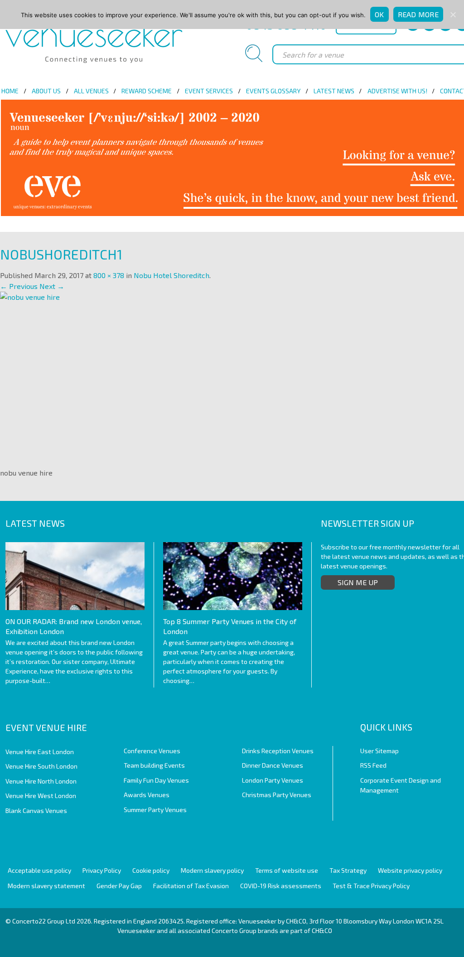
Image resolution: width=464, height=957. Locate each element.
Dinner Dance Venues (272, 765)
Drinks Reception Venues (278, 751)
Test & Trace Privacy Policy (371, 886)
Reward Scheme (146, 91)
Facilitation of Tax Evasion (191, 886)
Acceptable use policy (39, 870)
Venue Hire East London (39, 751)
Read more (418, 14)
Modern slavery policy (212, 870)
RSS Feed (373, 765)
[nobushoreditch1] (181, 376)
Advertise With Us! (397, 91)
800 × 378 (108, 275)
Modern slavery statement (46, 886)
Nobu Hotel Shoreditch (171, 275)
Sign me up (358, 582)
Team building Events (154, 765)
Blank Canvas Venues (36, 810)
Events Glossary (273, 91)
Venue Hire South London (41, 766)
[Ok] (452, 14)
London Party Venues (272, 780)
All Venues (91, 91)
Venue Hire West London (40, 795)
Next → (51, 286)
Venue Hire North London (41, 781)
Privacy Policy (101, 870)
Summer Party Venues (155, 809)
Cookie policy (150, 870)
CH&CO (322, 930)
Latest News (334, 91)
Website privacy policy (410, 870)
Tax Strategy (348, 870)
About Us (46, 91)
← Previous (19, 286)
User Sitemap (379, 751)
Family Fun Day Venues (156, 780)
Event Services (209, 91)
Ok (379, 14)
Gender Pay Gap (119, 886)
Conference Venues (152, 751)
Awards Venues (146, 794)
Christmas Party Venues (276, 794)
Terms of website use (286, 870)
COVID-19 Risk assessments (280, 886)
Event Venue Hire (46, 727)
